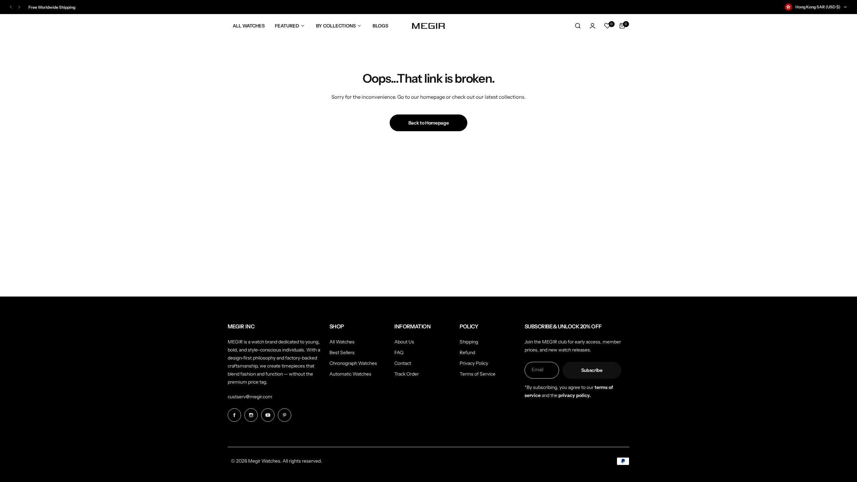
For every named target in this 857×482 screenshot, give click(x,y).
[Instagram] (251, 415)
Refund (467, 352)
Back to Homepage (428, 123)
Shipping (469, 342)
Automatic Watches (350, 374)
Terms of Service (477, 374)
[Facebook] (234, 415)
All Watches (342, 342)
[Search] (577, 25)
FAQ (398, 352)
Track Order (406, 374)
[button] (11, 7)
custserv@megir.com (250, 397)
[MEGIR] (428, 25)
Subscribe (592, 370)
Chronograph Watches (353, 363)
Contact (402, 363)
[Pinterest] (284, 415)
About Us (404, 342)
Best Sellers (342, 352)
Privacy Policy (474, 363)
